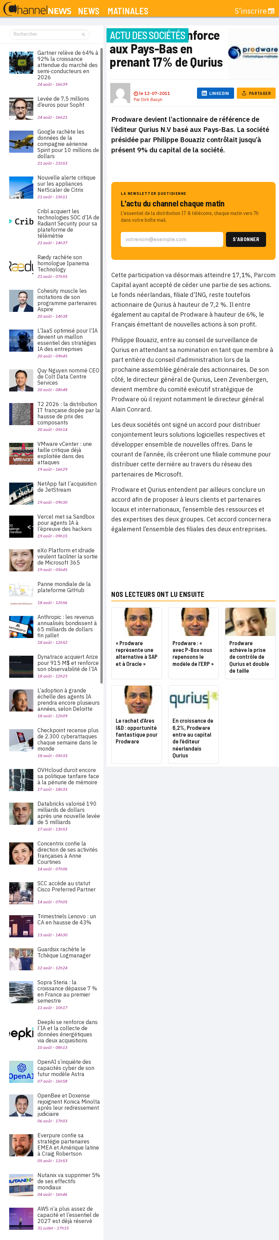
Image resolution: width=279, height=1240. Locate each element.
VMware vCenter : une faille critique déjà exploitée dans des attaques (64, 453)
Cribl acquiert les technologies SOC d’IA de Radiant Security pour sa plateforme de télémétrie (68, 223)
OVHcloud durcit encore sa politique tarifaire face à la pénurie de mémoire (68, 776)
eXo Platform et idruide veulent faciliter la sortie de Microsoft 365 (67, 556)
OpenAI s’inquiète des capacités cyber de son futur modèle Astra (65, 1067)
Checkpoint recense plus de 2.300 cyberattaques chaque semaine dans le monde (68, 739)
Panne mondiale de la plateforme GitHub (64, 587)
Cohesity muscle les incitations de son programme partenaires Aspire (67, 300)
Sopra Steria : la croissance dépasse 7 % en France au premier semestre (67, 991)
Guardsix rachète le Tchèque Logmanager (64, 952)
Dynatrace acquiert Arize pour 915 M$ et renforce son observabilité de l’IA (68, 662)
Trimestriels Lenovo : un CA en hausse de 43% (66, 919)
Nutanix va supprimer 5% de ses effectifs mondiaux (68, 1181)
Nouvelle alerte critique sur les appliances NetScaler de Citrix (66, 183)
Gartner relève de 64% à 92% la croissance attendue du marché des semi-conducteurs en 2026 (67, 65)
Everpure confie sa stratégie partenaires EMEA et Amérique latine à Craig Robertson (68, 1144)
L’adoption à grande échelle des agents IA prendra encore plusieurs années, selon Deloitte (68, 699)
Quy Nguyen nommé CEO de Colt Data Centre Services (68, 376)
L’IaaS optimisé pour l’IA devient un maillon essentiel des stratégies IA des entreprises (67, 339)
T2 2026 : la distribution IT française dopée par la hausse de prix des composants (68, 413)
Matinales (128, 11)
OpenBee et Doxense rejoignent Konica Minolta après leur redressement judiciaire (68, 1104)
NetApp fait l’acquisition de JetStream (67, 486)
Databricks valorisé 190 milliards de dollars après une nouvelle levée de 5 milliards (68, 812)
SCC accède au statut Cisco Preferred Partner (66, 886)
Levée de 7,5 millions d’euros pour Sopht (63, 101)
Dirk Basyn (151, 99)
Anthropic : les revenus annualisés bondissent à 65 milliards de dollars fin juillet (67, 626)
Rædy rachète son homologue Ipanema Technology (63, 263)
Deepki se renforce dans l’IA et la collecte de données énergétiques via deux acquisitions (67, 1031)
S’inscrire (251, 11)
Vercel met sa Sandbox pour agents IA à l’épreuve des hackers (66, 522)
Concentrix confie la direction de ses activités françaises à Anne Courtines (67, 852)
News (88, 11)
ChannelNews (37, 9)
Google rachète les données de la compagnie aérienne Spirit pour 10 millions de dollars (68, 144)
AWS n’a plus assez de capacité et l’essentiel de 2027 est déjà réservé (68, 1214)
